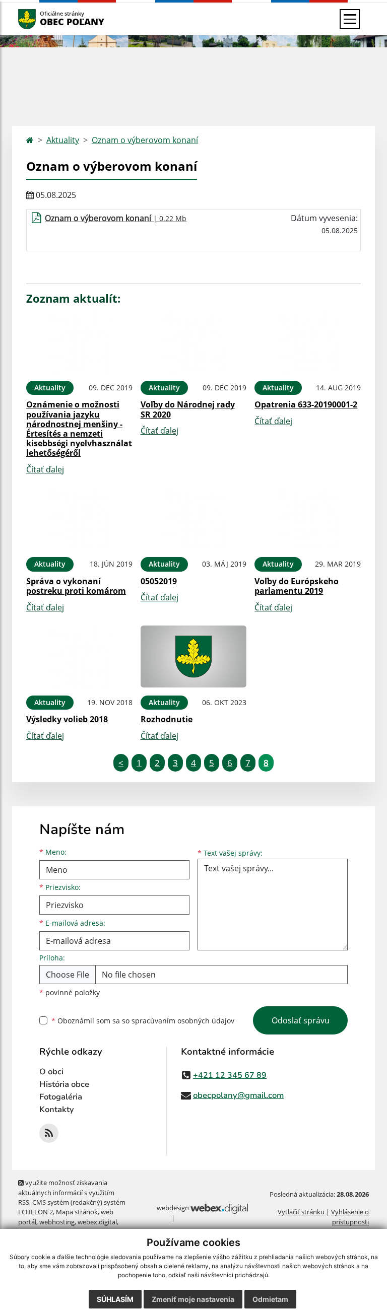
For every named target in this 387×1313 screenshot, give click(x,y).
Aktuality (62, 140)
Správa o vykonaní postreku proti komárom (76, 586)
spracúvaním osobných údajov (183, 1020)
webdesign (173, 1207)
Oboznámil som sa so (142, 1020)
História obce (64, 1084)
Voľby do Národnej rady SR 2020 (188, 409)
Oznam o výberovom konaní (145, 140)
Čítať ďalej (45, 469)
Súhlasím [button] (115, 1299)
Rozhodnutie (166, 719)
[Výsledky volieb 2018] (79, 656)
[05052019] (194, 518)
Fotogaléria (60, 1096)
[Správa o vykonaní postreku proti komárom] (79, 518)
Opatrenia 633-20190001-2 (305, 404)
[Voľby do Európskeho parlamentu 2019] (307, 518)
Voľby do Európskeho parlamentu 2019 (296, 586)
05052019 (159, 581)
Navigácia (42, 19)
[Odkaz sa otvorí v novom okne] (48, 1133)
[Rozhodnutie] (194, 656)
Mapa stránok (77, 1211)
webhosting (57, 1221)
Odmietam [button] (270, 1299)
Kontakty (56, 1109)
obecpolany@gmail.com (238, 1095)
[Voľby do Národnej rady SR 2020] (194, 342)
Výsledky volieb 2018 (67, 719)
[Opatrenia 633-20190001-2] (307, 342)
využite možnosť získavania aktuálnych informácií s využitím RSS (66, 1192)
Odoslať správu (301, 1020)
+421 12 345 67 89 (230, 1075)
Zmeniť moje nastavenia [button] (193, 1299)
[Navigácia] (350, 19)
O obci (51, 1071)
